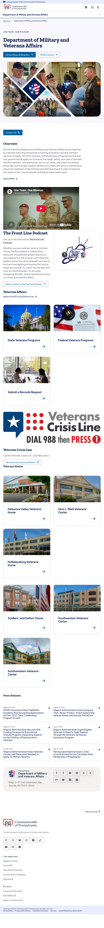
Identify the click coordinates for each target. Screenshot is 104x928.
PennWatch (8, 895)
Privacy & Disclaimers (22, 911)
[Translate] (86, 7)
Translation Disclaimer (40, 911)
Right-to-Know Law (11, 900)
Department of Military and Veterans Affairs (25, 14)
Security (53, 911)
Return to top (92, 812)
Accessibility (8, 911)
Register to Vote (10, 861)
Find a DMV (8, 865)
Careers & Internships (12, 891)
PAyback (7, 879)
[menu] (98, 7)
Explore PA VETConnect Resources (18, 296)
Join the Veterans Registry (14, 874)
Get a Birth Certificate (12, 870)
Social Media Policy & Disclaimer (70, 911)
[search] (92, 7)
